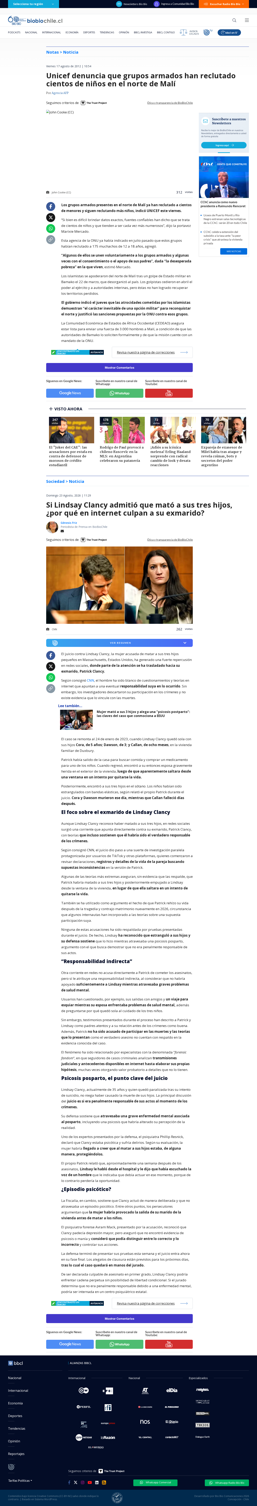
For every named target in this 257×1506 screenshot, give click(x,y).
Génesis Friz (69, 523)
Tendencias (107, 32)
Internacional (51, 32)
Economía (72, 32)
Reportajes (16, 1454)
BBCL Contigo (166, 32)
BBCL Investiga (143, 32)
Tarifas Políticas (19, 1480)
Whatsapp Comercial (158, 1482)
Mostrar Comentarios (119, 367)
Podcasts (14, 32)
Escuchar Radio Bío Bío (225, 4)
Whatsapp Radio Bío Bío (229, 1483)
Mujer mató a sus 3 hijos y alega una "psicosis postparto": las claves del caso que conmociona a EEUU (143, 714)
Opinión (124, 32)
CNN (90, 680)
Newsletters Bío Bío (135, 4)
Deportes (89, 32)
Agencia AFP (60, 93)
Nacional (31, 32)
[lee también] (77, 720)
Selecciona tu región (28, 4)
